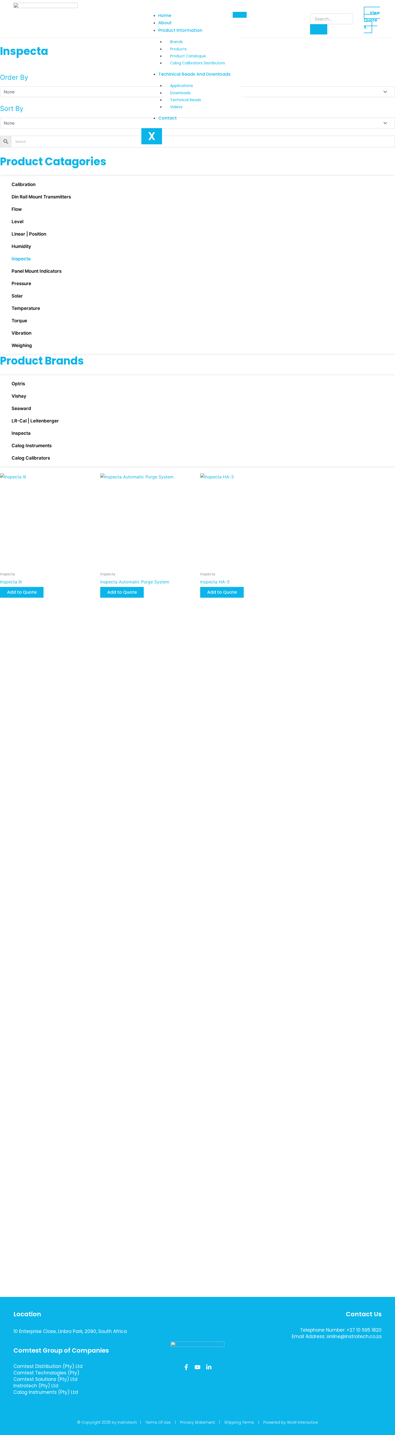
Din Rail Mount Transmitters (41, 197)
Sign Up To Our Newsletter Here (342, 1355)
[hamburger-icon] (240, 15)
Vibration (21, 333)
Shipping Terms (239, 1422)
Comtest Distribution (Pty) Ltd (47, 1366)
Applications (181, 85)
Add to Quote (22, 592)
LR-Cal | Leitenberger (35, 421)
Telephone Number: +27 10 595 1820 (341, 1330)
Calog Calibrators (31, 458)
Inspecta (21, 258)
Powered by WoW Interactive (290, 1422)
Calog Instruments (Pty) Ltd (45, 1392)
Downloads (180, 93)
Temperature (26, 308)
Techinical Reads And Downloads (194, 74)
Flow (17, 209)
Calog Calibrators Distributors (197, 63)
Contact (167, 118)
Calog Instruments (32, 445)
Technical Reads (185, 100)
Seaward (21, 408)
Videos (176, 107)
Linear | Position (29, 234)
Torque (19, 320)
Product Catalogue (188, 56)
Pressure (21, 283)
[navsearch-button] (313, 8)
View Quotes (372, 20)
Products (178, 49)
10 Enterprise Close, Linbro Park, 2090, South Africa (70, 1331)
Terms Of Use (158, 1422)
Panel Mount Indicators (37, 271)
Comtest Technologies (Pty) (46, 1373)
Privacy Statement (197, 1422)
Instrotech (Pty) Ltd (35, 1385)
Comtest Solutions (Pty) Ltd (45, 1379)
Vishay (19, 396)
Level (17, 221)
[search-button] (318, 29)
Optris (18, 383)
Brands (176, 41)
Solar (17, 296)
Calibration (23, 184)
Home (164, 15)
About (165, 23)
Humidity (21, 246)
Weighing (22, 345)
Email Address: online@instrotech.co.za (337, 1336)
